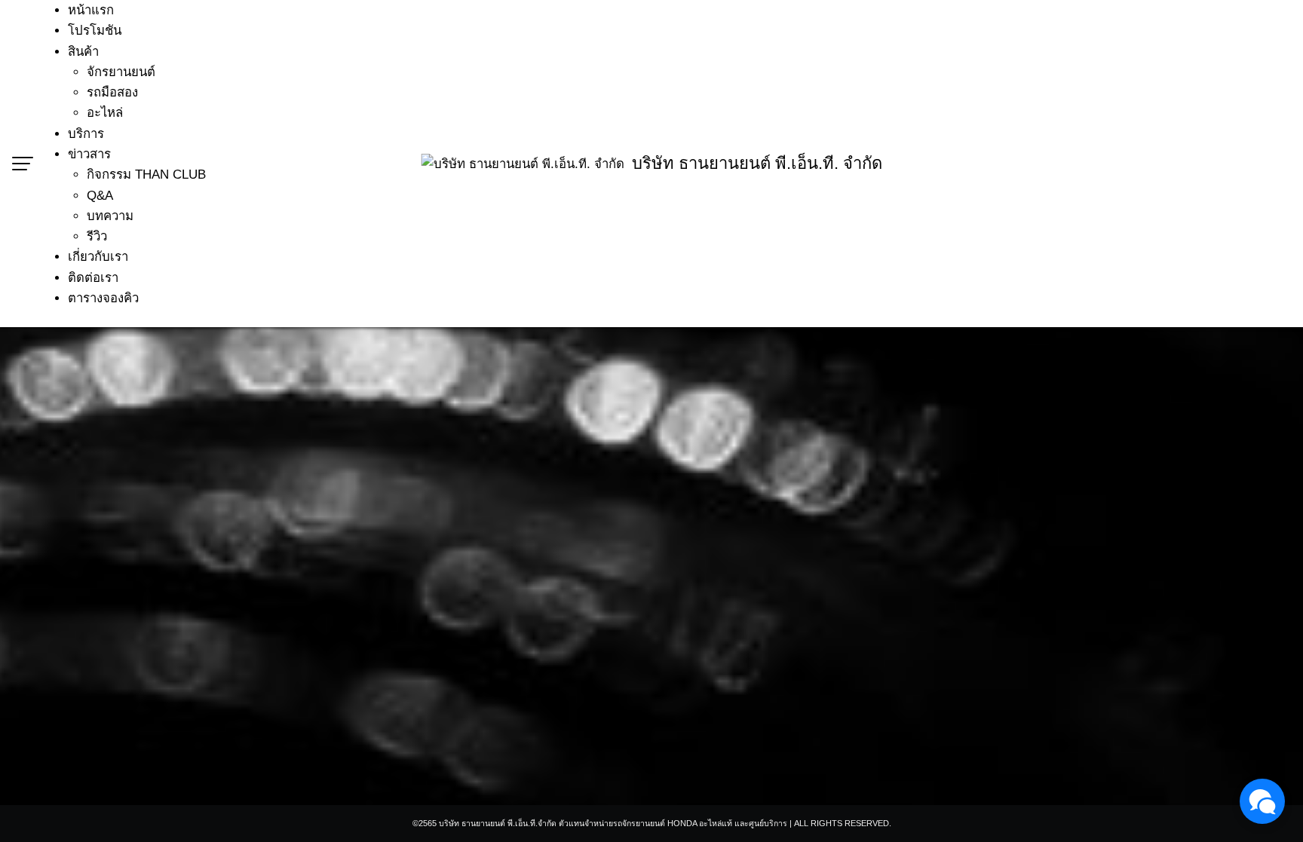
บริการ (86, 134)
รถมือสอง (112, 92)
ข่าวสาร (89, 154)
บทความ (110, 216)
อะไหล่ (105, 113)
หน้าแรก (91, 10)
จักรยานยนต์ (121, 72)
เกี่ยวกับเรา (98, 257)
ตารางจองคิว (103, 298)
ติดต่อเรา (93, 278)
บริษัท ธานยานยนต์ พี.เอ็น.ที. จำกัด (757, 163)
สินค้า (83, 51)
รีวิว (97, 236)
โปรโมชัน (94, 30)
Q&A (100, 195)
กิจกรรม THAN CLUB (146, 174)
